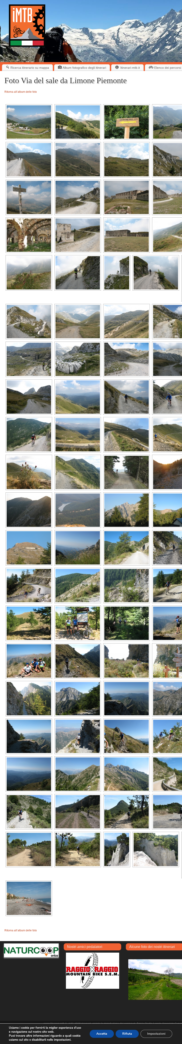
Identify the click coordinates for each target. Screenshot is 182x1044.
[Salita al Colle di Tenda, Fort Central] (126, 159)
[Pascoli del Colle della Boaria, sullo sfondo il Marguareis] (77, 321)
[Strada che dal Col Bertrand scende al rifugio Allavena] (29, 510)
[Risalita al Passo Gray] (126, 547)
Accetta (101, 1034)
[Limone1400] (29, 122)
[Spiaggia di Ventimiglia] (29, 898)
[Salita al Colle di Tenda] (77, 122)
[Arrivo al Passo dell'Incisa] (126, 661)
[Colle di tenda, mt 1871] (29, 197)
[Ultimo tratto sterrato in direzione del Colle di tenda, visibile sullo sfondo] (29, 159)
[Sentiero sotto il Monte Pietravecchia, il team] (29, 661)
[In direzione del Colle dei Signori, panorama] (126, 321)
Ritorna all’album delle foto (20, 91)
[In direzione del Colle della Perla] (29, 272)
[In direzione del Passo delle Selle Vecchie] (126, 397)
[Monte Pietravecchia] (77, 698)
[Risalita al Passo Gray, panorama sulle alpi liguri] (77, 547)
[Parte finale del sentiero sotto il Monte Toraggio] (29, 736)
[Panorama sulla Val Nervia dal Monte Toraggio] (29, 774)
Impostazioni (156, 1034)
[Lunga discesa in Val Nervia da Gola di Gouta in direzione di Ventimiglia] (29, 811)
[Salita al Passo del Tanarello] (77, 434)
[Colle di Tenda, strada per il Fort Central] (77, 197)
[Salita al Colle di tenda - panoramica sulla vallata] (77, 159)
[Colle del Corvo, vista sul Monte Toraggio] (126, 774)
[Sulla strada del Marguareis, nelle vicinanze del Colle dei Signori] (29, 397)
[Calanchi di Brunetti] (116, 849)
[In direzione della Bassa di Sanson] (126, 472)
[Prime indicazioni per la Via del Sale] (126, 122)
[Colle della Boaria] (29, 321)
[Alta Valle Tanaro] (77, 397)
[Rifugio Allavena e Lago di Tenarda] (77, 510)
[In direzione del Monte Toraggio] (29, 698)
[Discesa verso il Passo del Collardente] (77, 472)
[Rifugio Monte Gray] (29, 547)
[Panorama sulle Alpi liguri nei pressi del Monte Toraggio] (126, 698)
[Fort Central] (126, 197)
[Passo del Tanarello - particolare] (29, 472)
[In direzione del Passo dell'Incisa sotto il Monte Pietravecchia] (77, 661)
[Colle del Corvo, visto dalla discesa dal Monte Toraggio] (77, 774)
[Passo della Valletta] (29, 623)
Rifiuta (127, 1034)
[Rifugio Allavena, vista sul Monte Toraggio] (126, 510)
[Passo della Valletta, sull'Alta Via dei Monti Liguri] (77, 623)
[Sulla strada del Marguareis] (29, 359)
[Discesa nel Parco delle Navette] (29, 434)
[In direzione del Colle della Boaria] (77, 272)
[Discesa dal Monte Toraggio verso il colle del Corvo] (126, 736)
